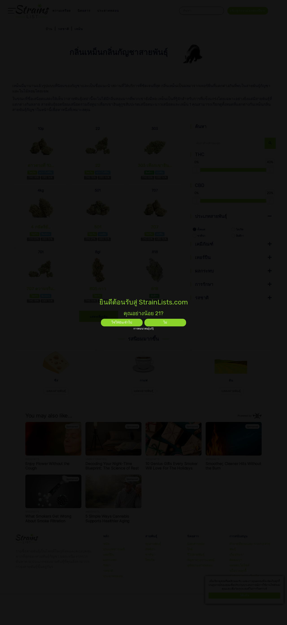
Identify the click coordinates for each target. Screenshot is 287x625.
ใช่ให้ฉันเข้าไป (121, 322)
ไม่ (165, 322)
